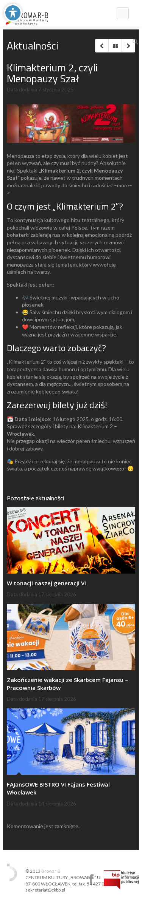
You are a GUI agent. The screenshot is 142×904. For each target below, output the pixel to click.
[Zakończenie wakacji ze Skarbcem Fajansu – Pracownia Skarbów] (71, 637)
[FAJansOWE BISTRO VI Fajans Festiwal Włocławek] (71, 741)
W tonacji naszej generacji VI (46, 583)
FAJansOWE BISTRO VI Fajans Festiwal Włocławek (58, 788)
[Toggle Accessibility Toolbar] (13, 13)
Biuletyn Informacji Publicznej (121, 880)
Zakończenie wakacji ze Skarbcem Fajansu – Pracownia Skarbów (67, 683)
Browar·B (51, 871)
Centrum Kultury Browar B (91, 879)
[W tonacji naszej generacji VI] (71, 540)
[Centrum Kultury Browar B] (26, 13)
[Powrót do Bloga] (115, 45)
